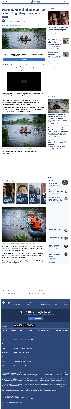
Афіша (15, 365)
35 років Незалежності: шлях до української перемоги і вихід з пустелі (54, 182)
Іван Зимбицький (52, 233)
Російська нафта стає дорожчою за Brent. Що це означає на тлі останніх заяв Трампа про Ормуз (56, 199)
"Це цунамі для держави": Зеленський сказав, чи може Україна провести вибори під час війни (57, 129)
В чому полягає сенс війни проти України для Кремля (56, 190)
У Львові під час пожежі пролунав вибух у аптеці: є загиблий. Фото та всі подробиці (58, 142)
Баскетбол (20, 339)
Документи (29, 304)
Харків (18, 335)
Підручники (19, 343)
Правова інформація (45, 302)
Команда (29, 302)
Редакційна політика (11, 293)
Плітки (19, 365)
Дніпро (28, 335)
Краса (23, 365)
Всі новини (66, 330)
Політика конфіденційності (60, 302)
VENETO (43, 4)
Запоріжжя (23, 335)
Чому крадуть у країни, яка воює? (55, 230)
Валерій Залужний (52, 185)
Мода (26, 365)
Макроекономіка (26, 357)
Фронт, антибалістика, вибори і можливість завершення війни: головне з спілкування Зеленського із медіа (58, 116)
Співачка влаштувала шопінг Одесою (56, 33)
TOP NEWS (51, 96)
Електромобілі (23, 348)
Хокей (25, 339)
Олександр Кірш (52, 248)
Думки (50, 177)
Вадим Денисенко (52, 202)
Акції (28, 348)
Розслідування (41, 330)
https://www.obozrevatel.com (48, 372)
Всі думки (51, 262)
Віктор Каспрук (52, 193)
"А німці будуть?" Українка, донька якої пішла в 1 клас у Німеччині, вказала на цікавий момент (54, 42)
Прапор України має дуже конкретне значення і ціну (56, 238)
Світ (21, 330)
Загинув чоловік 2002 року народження (57, 146)
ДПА (31, 343)
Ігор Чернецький (52, 241)
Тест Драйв (16, 348)
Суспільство (57, 330)
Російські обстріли (51, 4)
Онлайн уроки (26, 343)
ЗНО (34, 343)
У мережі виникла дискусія (54, 46)
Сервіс (31, 348)
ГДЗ (14, 343)
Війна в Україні (25, 4)
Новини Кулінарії (25, 352)
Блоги (47, 330)
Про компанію (17, 302)
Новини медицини (18, 361)
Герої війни (18, 4)
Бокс (28, 339)
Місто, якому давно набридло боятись (54, 246)
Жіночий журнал (32, 365)
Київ (14, 335)
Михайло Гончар (52, 258)
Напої (20, 352)
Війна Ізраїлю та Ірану (35, 4)
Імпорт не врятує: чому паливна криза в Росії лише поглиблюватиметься (55, 254)
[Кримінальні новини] (31, 293)
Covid (30, 361)
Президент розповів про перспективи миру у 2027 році (58, 121)
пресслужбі (19, 93)
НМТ (37, 343)
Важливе (51, 9)
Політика (13, 330)
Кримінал (19, 19)
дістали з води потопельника (11, 255)
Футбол (15, 339)
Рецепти (15, 352)
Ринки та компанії (17, 357)
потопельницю (37, 65)
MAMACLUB (25, 361)
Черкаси (32, 335)
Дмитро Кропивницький (11, 19)
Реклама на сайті (17, 304)
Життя (30, 330)
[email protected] (18, 398)
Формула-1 (33, 339)
